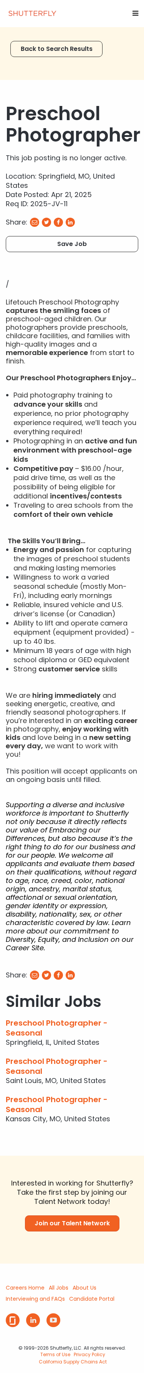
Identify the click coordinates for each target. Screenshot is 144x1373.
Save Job (72, 243)
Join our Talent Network (72, 1223)
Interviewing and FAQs (35, 1299)
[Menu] (135, 13)
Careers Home (25, 1288)
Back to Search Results (57, 48)
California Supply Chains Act (73, 1361)
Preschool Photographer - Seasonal (57, 1028)
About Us (84, 1288)
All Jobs (58, 1288)
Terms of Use (55, 1354)
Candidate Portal (91, 1299)
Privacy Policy (89, 1354)
